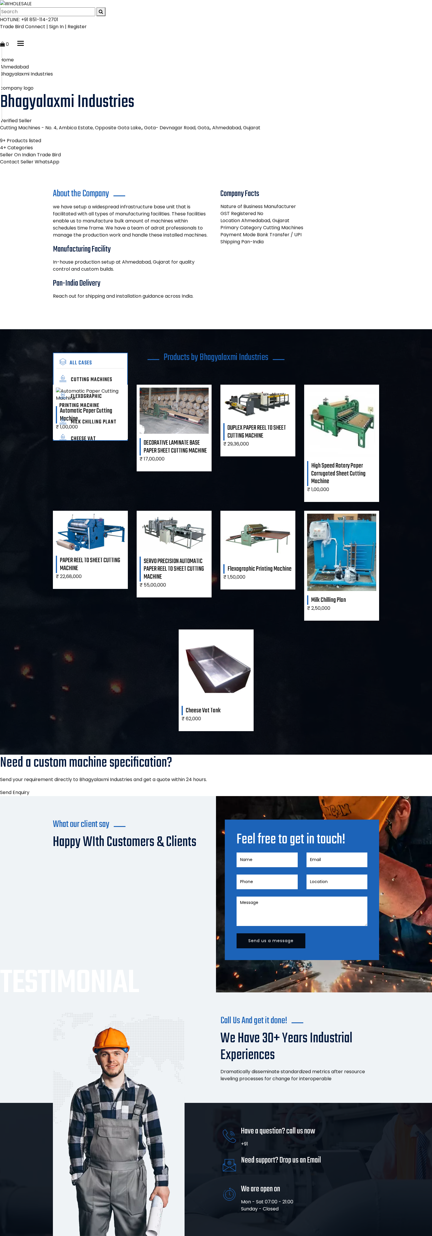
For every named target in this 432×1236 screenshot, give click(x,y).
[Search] (101, 11)
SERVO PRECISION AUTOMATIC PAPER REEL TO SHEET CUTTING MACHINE (174, 569)
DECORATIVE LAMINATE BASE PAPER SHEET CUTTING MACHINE (175, 446)
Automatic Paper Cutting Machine (86, 414)
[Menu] (20, 43)
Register (77, 26)
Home (7, 59)
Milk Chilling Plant (93, 422)
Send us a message (271, 941)
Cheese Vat (83, 439)
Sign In (56, 26)
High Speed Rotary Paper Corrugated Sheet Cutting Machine (338, 473)
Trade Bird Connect (22, 26)
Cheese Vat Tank (203, 711)
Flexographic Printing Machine (80, 401)
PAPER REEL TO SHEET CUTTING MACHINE (90, 564)
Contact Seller (17, 161)
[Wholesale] (16, 3)
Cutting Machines (91, 380)
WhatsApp (47, 161)
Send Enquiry (14, 792)
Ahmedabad (14, 66)
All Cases (81, 363)
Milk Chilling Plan (328, 600)
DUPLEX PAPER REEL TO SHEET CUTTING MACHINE (256, 432)
